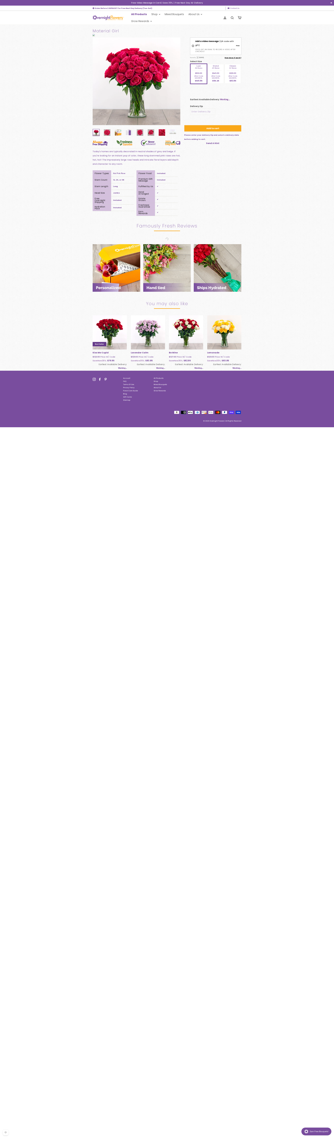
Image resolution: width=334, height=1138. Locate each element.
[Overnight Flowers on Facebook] (99, 379)
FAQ (124, 381)
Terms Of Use (128, 384)
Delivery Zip (196, 106)
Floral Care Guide (130, 391)
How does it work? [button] (233, 58)
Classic (232, 73)
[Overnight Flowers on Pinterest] (105, 379)
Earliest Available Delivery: (205, 99)
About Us (194, 14)
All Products (139, 14)
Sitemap (126, 400)
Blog (125, 394)
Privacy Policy (129, 387)
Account (126, 378)
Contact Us (234, 8)
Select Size (196, 61)
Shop (154, 14)
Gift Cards (127, 397)
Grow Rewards (140, 21)
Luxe (198, 73)
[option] (136, 81)
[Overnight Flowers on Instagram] (94, 379)
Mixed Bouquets (174, 14)
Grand (215, 73)
